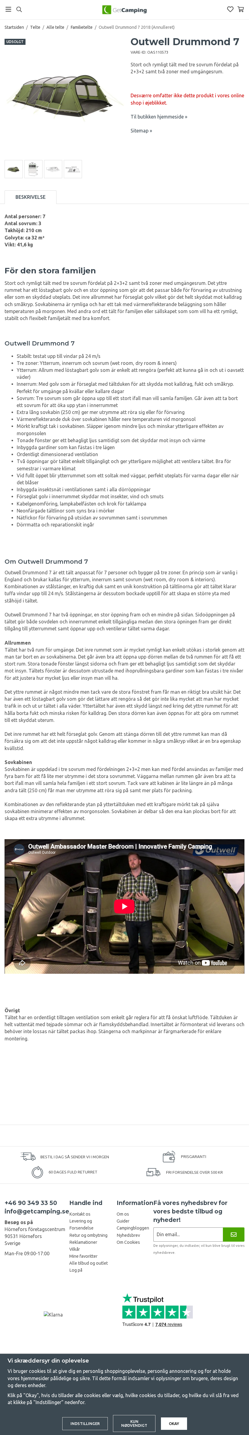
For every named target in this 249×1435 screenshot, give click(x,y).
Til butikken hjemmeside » (159, 116)
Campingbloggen (133, 1228)
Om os (123, 1214)
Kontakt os (79, 1214)
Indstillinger (85, 1423)
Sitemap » (141, 130)
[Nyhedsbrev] (233, 1234)
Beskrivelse (30, 197)
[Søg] (19, 9)
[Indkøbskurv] (240, 9)
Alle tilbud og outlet (88, 1263)
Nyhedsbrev (128, 1235)
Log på (75, 1270)
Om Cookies (128, 1242)
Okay (174, 1423)
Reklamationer (83, 1242)
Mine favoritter (83, 1256)
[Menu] (8, 9)
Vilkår (74, 1249)
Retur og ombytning (88, 1235)
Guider (123, 1221)
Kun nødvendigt (134, 1423)
